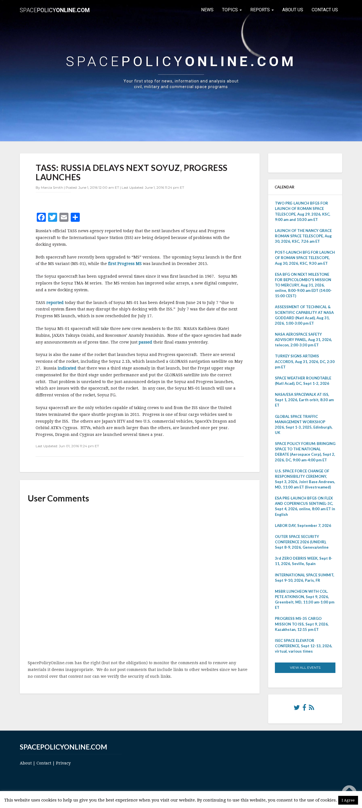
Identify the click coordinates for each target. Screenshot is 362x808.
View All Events (305, 667)
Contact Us (325, 9)
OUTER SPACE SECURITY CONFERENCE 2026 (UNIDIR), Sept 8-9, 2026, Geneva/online (302, 541)
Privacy (63, 763)
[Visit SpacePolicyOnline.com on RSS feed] (311, 709)
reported (55, 302)
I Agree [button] (348, 800)
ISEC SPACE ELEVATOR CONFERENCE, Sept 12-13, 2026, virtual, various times (303, 645)
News (207, 9)
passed (146, 342)
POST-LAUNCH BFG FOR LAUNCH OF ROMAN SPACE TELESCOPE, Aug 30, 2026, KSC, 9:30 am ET (305, 257)
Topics (230, 9)
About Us (292, 9)
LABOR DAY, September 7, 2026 (303, 525)
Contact (43, 763)
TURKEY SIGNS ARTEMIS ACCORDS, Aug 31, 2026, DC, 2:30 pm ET (305, 361)
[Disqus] (140, 582)
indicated (67, 368)
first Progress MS (125, 263)
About (26, 763)
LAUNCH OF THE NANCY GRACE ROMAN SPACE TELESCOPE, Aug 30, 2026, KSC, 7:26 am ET (303, 236)
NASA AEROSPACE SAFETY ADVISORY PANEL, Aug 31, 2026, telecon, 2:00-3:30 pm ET (303, 339)
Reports (260, 9)
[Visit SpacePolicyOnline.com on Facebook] (304, 709)
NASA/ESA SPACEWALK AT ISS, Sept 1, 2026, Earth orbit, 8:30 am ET (304, 399)
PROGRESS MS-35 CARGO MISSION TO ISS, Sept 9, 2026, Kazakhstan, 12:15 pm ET (302, 623)
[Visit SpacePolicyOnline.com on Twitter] (297, 709)
